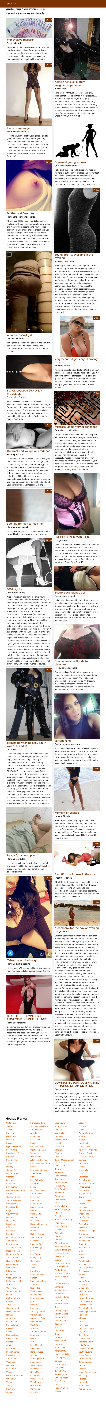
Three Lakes (84, 1187)
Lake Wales (84, 1217)
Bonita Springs (85, 1362)
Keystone (83, 1331)
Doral (57, 1307)
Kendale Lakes (85, 1304)
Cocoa (81, 1173)
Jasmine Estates (13, 1247)
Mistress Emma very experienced (76, 426)
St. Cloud (83, 1264)
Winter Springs (61, 1303)
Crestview (11, 1318)
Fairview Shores (62, 1388)
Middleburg (60, 1123)
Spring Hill (35, 1183)
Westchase (84, 1163)
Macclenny (83, 1227)
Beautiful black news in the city (75, 874)
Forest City (35, 1197)
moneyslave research (21, 39)
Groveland (59, 1367)
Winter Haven (36, 1379)
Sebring (58, 1324)
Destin (33, 1338)
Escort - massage (18, 128)
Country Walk (85, 1338)
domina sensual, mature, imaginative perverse (70, 83)
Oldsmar (82, 1257)
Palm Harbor (84, 1247)
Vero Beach (35, 1382)
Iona (56, 1384)
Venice (9, 1372)
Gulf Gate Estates (38, 1190)
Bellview (58, 1169)
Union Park (11, 1379)
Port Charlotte (61, 1340)
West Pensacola (13, 1291)
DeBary (9, 1166)
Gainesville (60, 1361)
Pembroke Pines (62, 1263)
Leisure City (60, 1256)
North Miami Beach (15, 1237)
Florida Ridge (36, 1247)
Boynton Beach (85, 1153)
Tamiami (58, 1239)
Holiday (82, 1166)
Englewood (35, 1362)
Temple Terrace (62, 1283)
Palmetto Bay (36, 1244)
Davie (81, 1197)
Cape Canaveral (13, 1278)
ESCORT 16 (11, 3)
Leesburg (83, 1207)
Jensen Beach (61, 1182)
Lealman (82, 1368)
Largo (9, 1210)
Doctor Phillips (13, 1251)
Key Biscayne (36, 1291)
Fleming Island (37, 1358)
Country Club (12, 1214)
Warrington (35, 1389)
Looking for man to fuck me (25, 523)
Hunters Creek (61, 1253)
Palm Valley (84, 1190)
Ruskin (9, 1143)
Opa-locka (83, 1284)
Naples (82, 1274)
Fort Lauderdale (86, 1267)
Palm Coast (60, 1381)
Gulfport (10, 1217)
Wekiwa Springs (86, 1133)
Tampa (9, 1163)
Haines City (35, 1385)
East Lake (34, 1308)
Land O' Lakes (61, 1165)
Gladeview (11, 1288)
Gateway (82, 1123)
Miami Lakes (36, 1368)
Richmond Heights (14, 1281)
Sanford (10, 1126)
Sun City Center (37, 1311)
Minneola (59, 1287)
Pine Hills (34, 1200)
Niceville (10, 1139)
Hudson (82, 1126)
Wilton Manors (13, 1123)
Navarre (82, 1254)
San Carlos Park (37, 1318)
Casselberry (60, 1216)
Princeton (10, 1230)
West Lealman (36, 1365)
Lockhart (10, 1180)
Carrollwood (84, 1180)
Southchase (60, 1347)
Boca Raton (84, 1335)
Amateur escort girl (19, 335)
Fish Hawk (11, 1348)
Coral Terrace (61, 1175)
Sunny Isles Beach (14, 1200)
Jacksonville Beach (87, 1237)
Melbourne (60, 1330)
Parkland (10, 1133)
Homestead (35, 1294)
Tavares (10, 1382)
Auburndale (11, 1358)
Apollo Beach (12, 1257)
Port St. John (85, 1261)
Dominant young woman (70, 162)
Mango (33, 1177)
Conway (82, 1160)
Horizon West (36, 1352)
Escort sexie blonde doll (70, 592)
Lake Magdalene (37, 1345)
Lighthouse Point (14, 1254)
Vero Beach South (87, 1183)
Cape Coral (60, 1189)
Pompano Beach (86, 1342)
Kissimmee (11, 1224)
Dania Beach (84, 1220)
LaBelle (58, 1260)
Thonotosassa (61, 1223)
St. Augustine (61, 1126)
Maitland (58, 1129)
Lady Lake (34, 1240)
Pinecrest (59, 1196)
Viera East (11, 1362)
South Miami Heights (39, 1126)
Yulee (57, 1202)
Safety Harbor (36, 1207)
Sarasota (59, 1150)
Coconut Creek (13, 1197)
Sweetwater (35, 1335)
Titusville (10, 1304)
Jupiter (9, 1345)
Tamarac (10, 1129)
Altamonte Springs (38, 1160)
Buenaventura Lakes (15, 1190)
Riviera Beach (36, 1321)
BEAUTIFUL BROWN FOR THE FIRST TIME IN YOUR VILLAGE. (27, 1017)
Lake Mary (35, 1392)
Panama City (60, 1351)
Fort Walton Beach (38, 1180)
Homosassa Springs (64, 1219)
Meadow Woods (86, 1210)
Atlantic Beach (61, 1139)
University (83, 1170)
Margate (10, 1177)
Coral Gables (84, 1146)
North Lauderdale (63, 1297)
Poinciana (10, 1267)
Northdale (59, 1146)
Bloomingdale (61, 1374)
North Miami (36, 1372)
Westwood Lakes (38, 1150)
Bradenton (83, 1244)
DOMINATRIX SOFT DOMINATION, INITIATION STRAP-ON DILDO (77, 1084)
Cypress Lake (36, 1146)
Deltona (58, 1213)
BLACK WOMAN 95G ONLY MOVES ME (24, 392)
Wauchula (34, 1227)
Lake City (59, 1337)
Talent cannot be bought (23, 960)
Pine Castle (11, 1160)
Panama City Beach (39, 1281)
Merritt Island (12, 1244)
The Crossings (85, 1301)
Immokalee (35, 1136)
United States (30, 9)
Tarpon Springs (86, 1298)
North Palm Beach (63, 1266)
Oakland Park (12, 1264)
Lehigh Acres (36, 1203)
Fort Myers (11, 1368)
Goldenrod (83, 1177)
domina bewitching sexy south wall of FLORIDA (26, 744)
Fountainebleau (37, 1298)
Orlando (10, 1294)
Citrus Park (84, 1288)
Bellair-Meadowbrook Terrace (64, 1161)
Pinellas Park (36, 1237)
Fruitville (10, 1156)
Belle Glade (35, 1214)
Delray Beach (61, 1226)
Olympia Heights (13, 1146)
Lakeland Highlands (63, 1250)
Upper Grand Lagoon (88, 1372)
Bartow (9, 1193)
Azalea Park (35, 1173)
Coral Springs (61, 1357)
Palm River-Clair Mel (88, 1150)
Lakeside (83, 1294)
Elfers (9, 1227)
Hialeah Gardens (38, 1234)
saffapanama (63, 740)
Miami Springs (85, 1291)
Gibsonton (59, 1153)
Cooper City (11, 1170)
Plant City (10, 1389)
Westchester (84, 1240)
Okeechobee (60, 1293)
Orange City (35, 1257)
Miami (81, 1321)
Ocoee (9, 1274)
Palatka (9, 1328)
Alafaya (82, 1139)
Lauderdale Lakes (63, 1354)
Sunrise (33, 1217)
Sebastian (59, 1229)
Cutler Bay (35, 1375)
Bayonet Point (85, 1193)
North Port (35, 1304)
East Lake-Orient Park (40, 1163)
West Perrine (60, 1320)
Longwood (59, 1344)
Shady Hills (84, 1214)
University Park (62, 1206)
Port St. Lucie (85, 1200)
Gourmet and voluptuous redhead (28, 451)
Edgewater (11, 1271)
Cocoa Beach (85, 1355)
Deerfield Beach (86, 1348)
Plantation (11, 1183)
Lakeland (83, 1382)
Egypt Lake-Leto (37, 1123)
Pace (57, 1280)
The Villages (36, 1129)
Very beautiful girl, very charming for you (76, 360)
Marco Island (60, 1133)
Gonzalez (34, 1220)
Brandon (10, 1234)
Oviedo (33, 1210)
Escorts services (13, 9)
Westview (34, 1153)
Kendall (82, 1203)
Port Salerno (12, 1325)
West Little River (86, 1224)
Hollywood (11, 1220)
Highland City (12, 1365)
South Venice (36, 1193)
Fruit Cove (83, 1129)
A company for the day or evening (77, 928)
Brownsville (11, 1150)
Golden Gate (36, 1315)
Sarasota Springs (62, 1209)
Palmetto (10, 1342)
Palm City (83, 1375)
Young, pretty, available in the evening (74, 256)
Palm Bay (34, 1348)
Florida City (60, 1186)
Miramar (82, 1318)
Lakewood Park (86, 1358)
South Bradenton (38, 1331)
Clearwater (35, 1261)
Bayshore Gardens (63, 1246)
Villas (32, 1267)
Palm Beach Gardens (15, 1153)
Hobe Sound (84, 1345)
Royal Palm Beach (38, 1224)
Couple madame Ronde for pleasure (72, 663)
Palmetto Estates (86, 1308)
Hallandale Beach (14, 1311)
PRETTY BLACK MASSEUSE (72, 537)
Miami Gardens (13, 1207)
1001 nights (14, 589)
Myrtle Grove (12, 1173)
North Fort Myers (62, 1273)
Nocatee (82, 1379)
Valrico (33, 1264)
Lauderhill (59, 1236)
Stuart (57, 1334)
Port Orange (36, 1254)
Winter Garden (61, 1243)
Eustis (33, 1143)
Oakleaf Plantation (14, 1375)
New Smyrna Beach (87, 1311)
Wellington (59, 1233)
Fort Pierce (35, 1251)
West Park (35, 1325)
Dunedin (34, 1230)
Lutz (32, 1342)
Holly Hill (83, 1315)
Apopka (33, 1355)
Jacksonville (60, 1317)
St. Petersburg (13, 1298)
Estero (33, 1187)
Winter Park (35, 1156)
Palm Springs (12, 1338)
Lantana (9, 1392)
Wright (9, 1284)
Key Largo (59, 1179)
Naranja (9, 1315)
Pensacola (11, 1203)
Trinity (81, 1278)
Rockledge (35, 1288)
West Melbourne (62, 1277)
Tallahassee (60, 1199)
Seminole (59, 1172)
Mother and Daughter (21, 213)
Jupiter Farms (85, 1389)
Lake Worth (11, 1187)
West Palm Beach (86, 1328)
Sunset (33, 1278)
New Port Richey (14, 1261)
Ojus (81, 1251)
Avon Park (35, 1328)
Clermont (59, 1300)
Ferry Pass (83, 1325)
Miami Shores (12, 1352)
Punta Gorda (60, 1270)
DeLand (58, 1391)
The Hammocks (13, 1240)
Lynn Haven (35, 1271)
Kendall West (60, 1371)
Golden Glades (61, 1314)
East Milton (35, 1139)
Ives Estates (11, 1321)
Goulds (82, 1136)
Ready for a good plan (21, 855)
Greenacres (84, 1271)
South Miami (84, 1385)
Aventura (34, 1284)
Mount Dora (84, 1281)
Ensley (9, 1331)
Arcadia (33, 1133)
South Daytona (85, 1352)
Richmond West (37, 1274)
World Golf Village (87, 1230)
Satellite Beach (61, 1290)
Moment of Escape (67, 812)
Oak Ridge (11, 1136)
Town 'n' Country (86, 1156)
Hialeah (58, 1143)
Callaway (34, 1166)
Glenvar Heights (13, 1308)
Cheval (9, 1301)
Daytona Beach (13, 1335)
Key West (59, 1136)
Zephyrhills (11, 1385)
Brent (57, 1327)
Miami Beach (60, 1156)
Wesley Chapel (61, 1310)
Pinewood (59, 1192)
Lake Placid (84, 1143)
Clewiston (83, 1234)
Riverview (10, 1355)
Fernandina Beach (38, 1170)
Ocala (32, 1301)
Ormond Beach (61, 1378)
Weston (82, 1365)
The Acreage (60, 1364)
